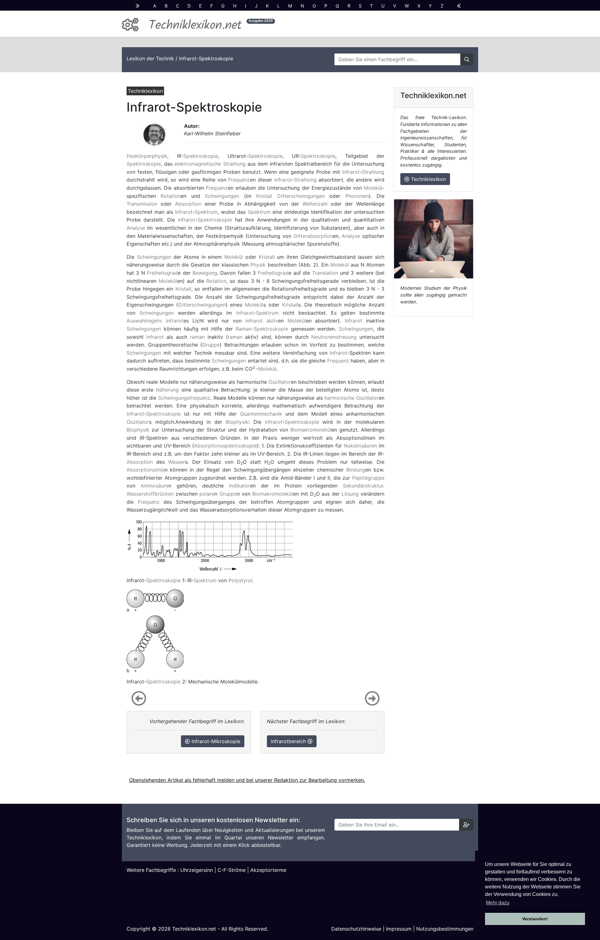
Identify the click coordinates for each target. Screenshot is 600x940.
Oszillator (279, 382)
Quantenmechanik (261, 414)
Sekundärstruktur (363, 485)
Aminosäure (154, 485)
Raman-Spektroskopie (262, 329)
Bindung (355, 470)
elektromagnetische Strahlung (209, 164)
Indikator (239, 485)
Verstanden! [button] (535, 918)
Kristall (264, 196)
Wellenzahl (315, 204)
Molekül (373, 188)
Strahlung (373, 172)
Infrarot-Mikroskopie (215, 741)
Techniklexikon (427, 179)
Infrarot (351, 172)
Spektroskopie (200, 156)
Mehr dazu (497, 902)
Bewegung (204, 273)
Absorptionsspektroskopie (225, 445)
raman (197, 337)
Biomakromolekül (310, 430)
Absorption (188, 204)
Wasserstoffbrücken (150, 494)
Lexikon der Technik (150, 58)
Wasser (176, 462)
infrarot (155, 337)
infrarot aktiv (261, 321)
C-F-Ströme (232, 870)
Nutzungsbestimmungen (444, 929)
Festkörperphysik (147, 156)
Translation (325, 273)
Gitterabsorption (313, 236)
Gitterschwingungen (301, 196)
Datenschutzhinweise (356, 929)
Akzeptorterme (268, 870)
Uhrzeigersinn (196, 870)
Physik (258, 265)
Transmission (142, 204)
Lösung (350, 494)
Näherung (167, 390)
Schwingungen (222, 196)
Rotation (171, 196)
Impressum (399, 929)
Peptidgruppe (368, 478)
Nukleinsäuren (360, 445)
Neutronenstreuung (334, 337)
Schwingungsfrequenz (184, 398)
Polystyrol (240, 580)
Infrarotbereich (289, 741)
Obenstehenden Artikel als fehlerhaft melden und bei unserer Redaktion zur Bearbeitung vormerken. (247, 780)
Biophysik (237, 422)
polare (206, 494)
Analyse (136, 228)
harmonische (339, 398)
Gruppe (211, 345)
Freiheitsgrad (162, 273)
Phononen (357, 196)
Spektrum (206, 212)
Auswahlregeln (144, 321)
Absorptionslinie (146, 470)
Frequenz (239, 180)
